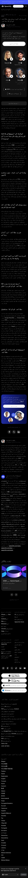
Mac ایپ (3, 621)
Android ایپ (4, 619)
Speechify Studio (19, 622)
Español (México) (6, 813)
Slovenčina (4, 835)
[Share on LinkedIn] (19, 432)
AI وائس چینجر (5, 726)
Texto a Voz (4, 743)
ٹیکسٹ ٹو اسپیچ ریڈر (8, 711)
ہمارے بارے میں (20, 642)
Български (4, 830)
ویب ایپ (3, 626)
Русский (3, 806)
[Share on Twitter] (14, 432)
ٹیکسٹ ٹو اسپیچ (19, 36)
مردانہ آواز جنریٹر (7, 716)
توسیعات (10, 149)
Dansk (3, 773)
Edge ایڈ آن (5, 631)
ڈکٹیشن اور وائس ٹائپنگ (9, 704)
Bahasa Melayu (5, 860)
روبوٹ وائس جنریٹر (7, 721)
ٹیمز (2, 646)
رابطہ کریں (18, 645)
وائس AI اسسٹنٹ (6, 706)
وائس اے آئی (6, 33)
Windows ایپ (5, 624)
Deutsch (3, 786)
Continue (23, 874)
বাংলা (2, 855)
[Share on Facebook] (9, 432)
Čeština (3, 771)
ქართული (4, 833)
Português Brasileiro (7, 803)
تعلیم (3, 649)
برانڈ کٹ (17, 662)
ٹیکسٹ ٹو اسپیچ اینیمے (8, 723)
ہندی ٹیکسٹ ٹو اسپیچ (8, 736)
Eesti (2, 840)
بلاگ (16, 647)
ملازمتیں (17, 649)
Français (3, 781)
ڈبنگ (16, 617)
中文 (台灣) (4, 766)
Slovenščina (4, 838)
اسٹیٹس (17, 657)
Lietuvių (3, 848)
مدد (16, 654)
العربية (4, 759)
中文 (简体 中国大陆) (7, 769)
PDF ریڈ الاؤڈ (5, 738)
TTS (13, 145)
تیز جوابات (13, 38)
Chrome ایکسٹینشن (7, 628)
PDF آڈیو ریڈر (5, 728)
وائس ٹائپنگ (7, 36)
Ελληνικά (3, 845)
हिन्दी (2, 788)
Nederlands (4, 776)
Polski (3, 801)
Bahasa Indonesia (6, 852)
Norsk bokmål (5, 798)
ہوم (2, 9)
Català (3, 857)
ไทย (2, 818)
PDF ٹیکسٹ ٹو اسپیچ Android (10, 709)
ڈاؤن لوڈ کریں (5, 633)
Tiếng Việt (4, 823)
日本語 (3, 793)
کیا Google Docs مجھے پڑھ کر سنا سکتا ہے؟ (14, 731)
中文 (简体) (4, 764)
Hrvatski (3, 843)
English (3, 778)
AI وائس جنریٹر (19, 614)
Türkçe (3, 820)
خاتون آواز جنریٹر (7, 714)
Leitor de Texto (5, 746)
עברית (2, 850)
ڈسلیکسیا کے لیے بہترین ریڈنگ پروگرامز (14, 719)
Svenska (3, 815)
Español (3, 811)
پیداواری (6, 9)
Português (4, 828)
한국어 (3, 796)
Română (3, 825)
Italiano (3, 791)
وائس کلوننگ (19, 619)
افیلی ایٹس (18, 652)
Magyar (3, 761)
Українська (4, 808)
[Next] (16, 594)
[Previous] (11, 594)
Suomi (3, 783)
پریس (16, 659)
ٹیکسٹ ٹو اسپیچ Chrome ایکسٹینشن (12, 733)
